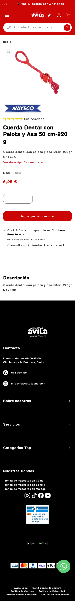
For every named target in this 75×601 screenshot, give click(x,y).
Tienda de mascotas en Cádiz (23, 481)
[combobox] (37, 27)
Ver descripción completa (23, 162)
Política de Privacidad (52, 591)
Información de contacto (21, 594)
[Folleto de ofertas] (49, 15)
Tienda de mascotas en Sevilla (24, 485)
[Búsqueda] (67, 27)
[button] (13, 119)
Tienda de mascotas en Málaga (24, 489)
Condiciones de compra (46, 587)
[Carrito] (68, 15)
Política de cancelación (55, 594)
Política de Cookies (22, 591)
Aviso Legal (21, 587)
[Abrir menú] (6, 15)
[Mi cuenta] (59, 15)
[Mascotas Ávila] (37, 15)
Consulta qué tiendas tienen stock (36, 245)
